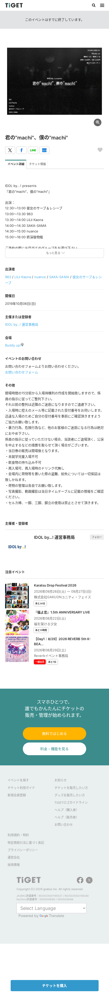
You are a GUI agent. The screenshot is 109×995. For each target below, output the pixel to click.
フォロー (97, 537)
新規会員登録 (17, 795)
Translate (56, 915)
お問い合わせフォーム (21, 372)
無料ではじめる (54, 733)
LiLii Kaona (22, 277)
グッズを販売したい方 (70, 795)
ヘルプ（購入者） (67, 810)
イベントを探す (18, 780)
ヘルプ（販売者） (67, 817)
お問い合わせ (64, 825)
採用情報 (14, 865)
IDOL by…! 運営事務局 (21, 324)
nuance (40, 277)
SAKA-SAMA (59, 277)
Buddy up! (13, 345)
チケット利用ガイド (21, 788)
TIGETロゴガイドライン (71, 802)
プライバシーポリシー (23, 850)
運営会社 (14, 857)
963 (8, 277)
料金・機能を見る (54, 749)
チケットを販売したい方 (71, 788)
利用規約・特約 (18, 835)
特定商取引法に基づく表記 (26, 843)
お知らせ (61, 780)
